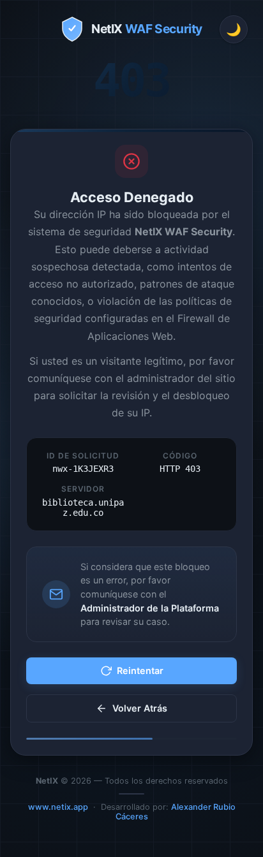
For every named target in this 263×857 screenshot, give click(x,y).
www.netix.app (58, 807)
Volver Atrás (139, 708)
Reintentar (140, 670)
